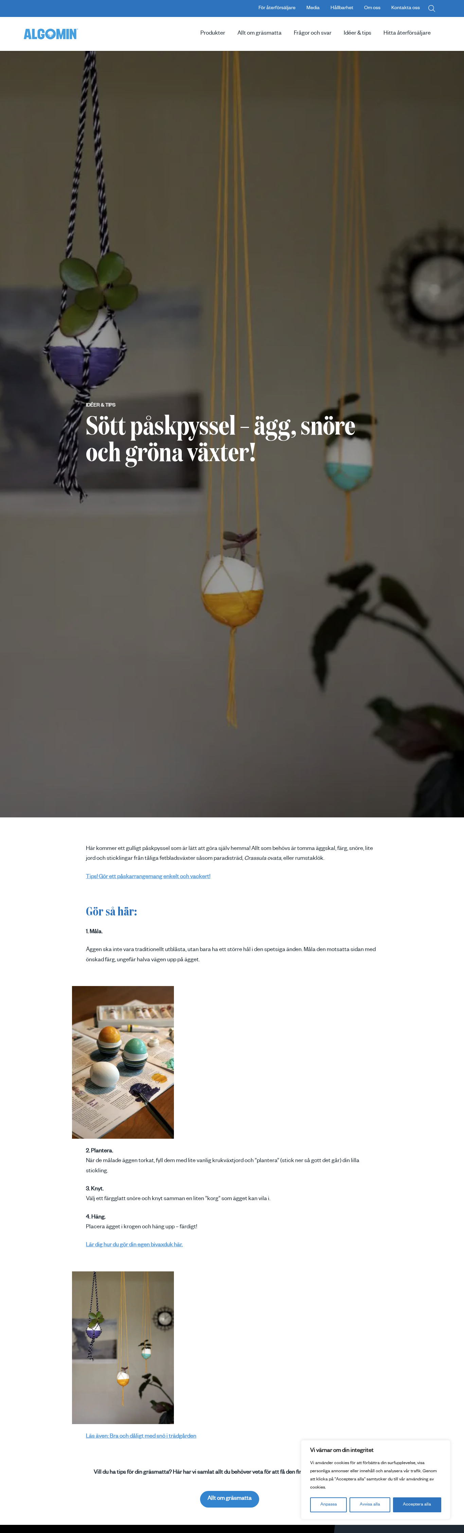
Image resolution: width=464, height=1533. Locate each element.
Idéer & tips (357, 34)
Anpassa (328, 1504)
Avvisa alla (370, 1504)
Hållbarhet (342, 8)
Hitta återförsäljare (407, 34)
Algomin (51, 34)
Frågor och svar (313, 34)
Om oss (372, 8)
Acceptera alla (417, 1504)
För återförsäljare (277, 8)
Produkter (212, 34)
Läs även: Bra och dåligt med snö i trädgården (141, 1437)
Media (313, 8)
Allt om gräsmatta (259, 34)
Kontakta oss (405, 8)
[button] (431, 8)
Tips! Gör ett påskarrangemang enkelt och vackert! (148, 877)
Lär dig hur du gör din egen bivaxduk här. (134, 1246)
